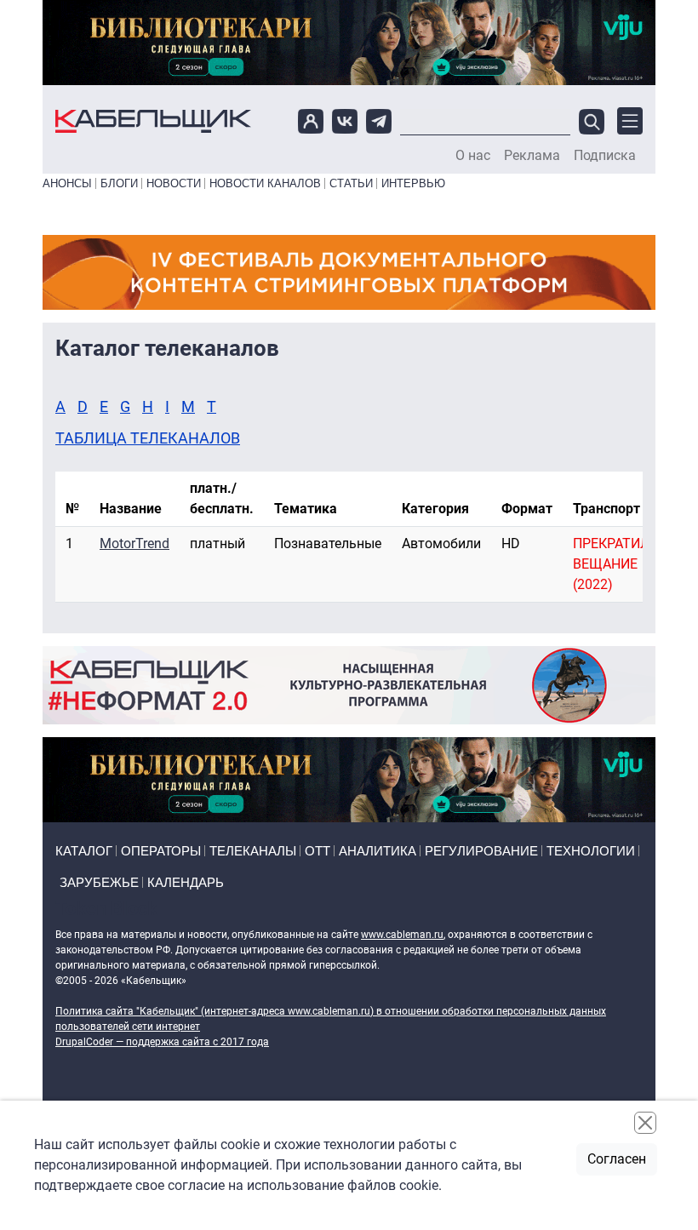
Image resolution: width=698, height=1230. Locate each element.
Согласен (616, 1159)
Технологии (590, 850)
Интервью (413, 183)
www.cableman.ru (402, 935)
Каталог (83, 850)
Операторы (161, 850)
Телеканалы (252, 850)
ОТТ (317, 850)
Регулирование (481, 850)
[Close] (645, 1123)
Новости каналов (265, 183)
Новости (173, 183)
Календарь (185, 882)
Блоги (119, 183)
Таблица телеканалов (147, 438)
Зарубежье (99, 882)
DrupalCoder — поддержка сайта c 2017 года (162, 1042)
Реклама (532, 155)
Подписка (605, 155)
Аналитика (377, 850)
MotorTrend (134, 543)
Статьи (351, 183)
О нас (472, 155)
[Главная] (153, 121)
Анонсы (67, 183)
